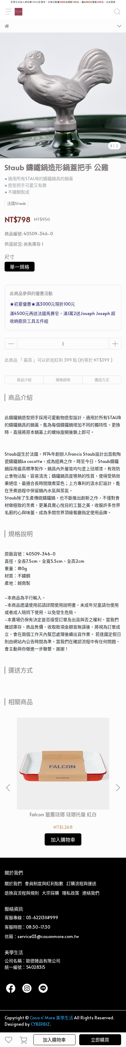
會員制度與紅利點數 (44, 883)
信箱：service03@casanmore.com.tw (42, 936)
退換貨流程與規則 (22, 893)
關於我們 (13, 883)
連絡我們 (90, 893)
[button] (117, 787)
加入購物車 (54, 1039)
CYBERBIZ (40, 1024)
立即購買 (100, 1039)
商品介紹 (24, 379)
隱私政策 (70, 893)
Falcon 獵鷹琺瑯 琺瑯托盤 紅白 (63, 814)
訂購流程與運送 (81, 883)
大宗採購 (50, 893)
